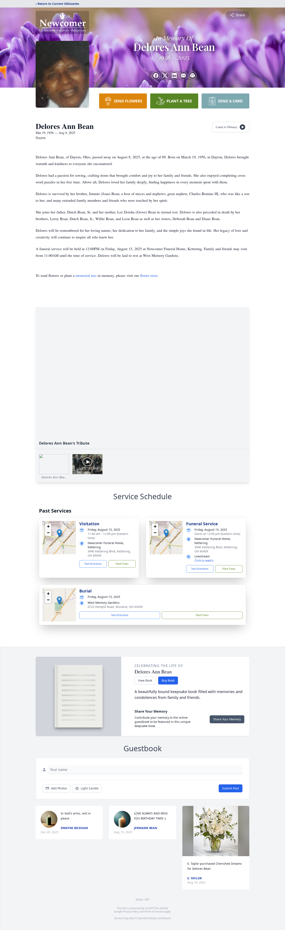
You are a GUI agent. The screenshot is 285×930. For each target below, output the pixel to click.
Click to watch (204, 560)
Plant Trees (122, 564)
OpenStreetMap (147, 918)
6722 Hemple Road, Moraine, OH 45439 (115, 607)
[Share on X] (165, 75)
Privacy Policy (131, 911)
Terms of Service (154, 911)
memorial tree (86, 275)
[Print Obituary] (192, 75)
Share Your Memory (227, 719)
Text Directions (93, 564)
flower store (149, 275)
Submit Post (230, 788)
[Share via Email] (183, 75)
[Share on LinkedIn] (174, 75)
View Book (145, 680)
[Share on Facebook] (156, 75)
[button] (59, 533)
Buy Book (168, 680)
